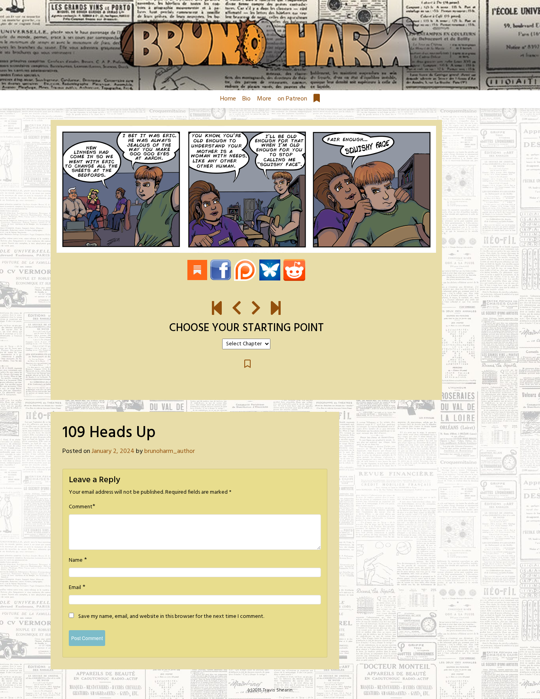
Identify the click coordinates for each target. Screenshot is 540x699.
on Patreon (292, 99)
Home (228, 99)
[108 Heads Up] (237, 308)
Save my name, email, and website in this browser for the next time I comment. (171, 617)
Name (76, 561)
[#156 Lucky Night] (276, 308)
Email (75, 588)
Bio (246, 99)
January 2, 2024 (113, 451)
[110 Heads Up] (246, 189)
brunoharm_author (169, 451)
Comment (81, 507)
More (264, 99)
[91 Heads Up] (217, 308)
